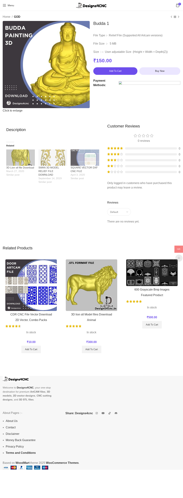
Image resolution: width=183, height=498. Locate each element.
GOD (17, 16)
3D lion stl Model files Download (91, 314)
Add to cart (115, 71)
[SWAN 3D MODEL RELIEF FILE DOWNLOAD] (52, 157)
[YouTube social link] (103, 413)
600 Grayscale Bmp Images (151, 289)
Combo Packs (38, 319)
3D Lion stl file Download (20, 167)
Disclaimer (12, 433)
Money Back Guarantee (21, 440)
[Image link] (16, 378)
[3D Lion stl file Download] (20, 157)
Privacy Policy (15, 446)
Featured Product (152, 295)
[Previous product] (171, 17)
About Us (12, 420)
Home (6, 16)
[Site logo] (91, 5)
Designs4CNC (25, 387)
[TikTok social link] (109, 413)
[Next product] (178, 17)
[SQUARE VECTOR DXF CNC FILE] (85, 157)
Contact (11, 427)
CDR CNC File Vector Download (31, 314)
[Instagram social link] (96, 413)
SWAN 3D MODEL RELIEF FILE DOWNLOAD (48, 171)
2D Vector (21, 319)
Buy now (159, 71)
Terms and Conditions (21, 452)
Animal (91, 319)
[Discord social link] (116, 413)
